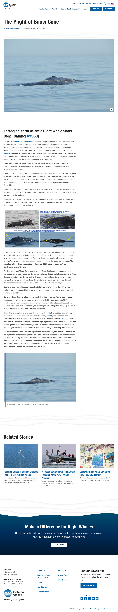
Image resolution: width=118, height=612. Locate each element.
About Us (41, 570)
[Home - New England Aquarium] (9, 6)
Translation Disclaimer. (106, 609)
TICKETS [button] (108, 9)
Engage (84, 9)
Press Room (62, 580)
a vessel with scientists (22, 142)
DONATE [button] (96, 9)
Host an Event (97, 3)
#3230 (49, 316)
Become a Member (85, 3)
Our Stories (42, 587)
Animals (54, 9)
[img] (49, 9)
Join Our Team (43, 592)
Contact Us (61, 570)
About (74, 3)
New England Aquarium (14, 28)
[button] (105, 4)
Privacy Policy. (94, 609)
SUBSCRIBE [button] (89, 585)
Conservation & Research (69, 9)
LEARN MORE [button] (59, 545)
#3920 (64, 319)
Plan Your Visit (43, 9)
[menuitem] (74, 4)
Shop (39, 582)
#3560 (32, 136)
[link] (21, 465)
